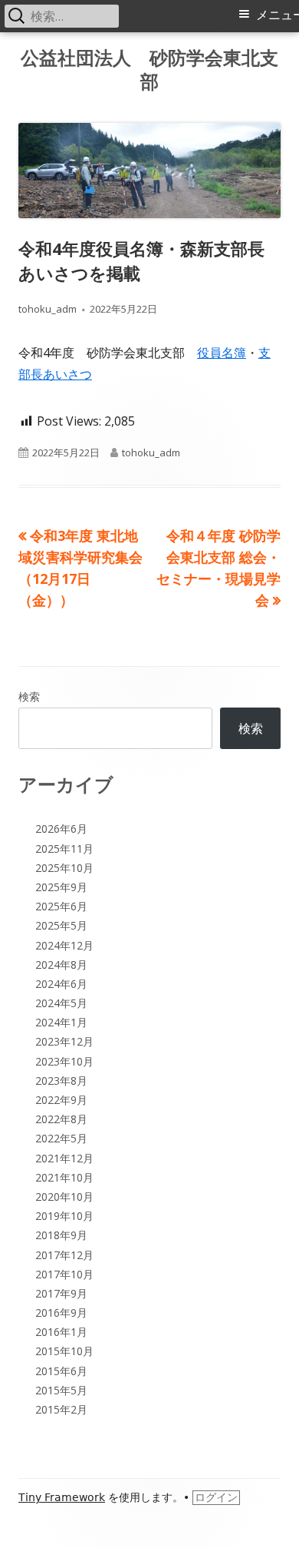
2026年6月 (61, 828)
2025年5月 (61, 925)
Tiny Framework (61, 1497)
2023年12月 (64, 1041)
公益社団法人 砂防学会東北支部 (149, 70)
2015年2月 (61, 1409)
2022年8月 (61, 1119)
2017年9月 (61, 1293)
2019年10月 (64, 1215)
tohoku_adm (47, 309)
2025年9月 (61, 887)
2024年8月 (61, 964)
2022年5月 (61, 1138)
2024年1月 (61, 1022)
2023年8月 (61, 1080)
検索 (29, 696)
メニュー (277, 15)
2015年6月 (61, 1371)
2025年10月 (64, 867)
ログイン (216, 1497)
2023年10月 (64, 1061)
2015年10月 (64, 1351)
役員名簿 (221, 352)
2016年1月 (61, 1331)
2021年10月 (64, 1177)
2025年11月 (64, 848)
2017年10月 (64, 1274)
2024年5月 (61, 1003)
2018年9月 (61, 1235)
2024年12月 (64, 945)
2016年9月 (61, 1312)
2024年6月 (61, 983)
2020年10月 (64, 1196)
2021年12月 (64, 1158)
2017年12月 (64, 1255)
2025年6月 (61, 906)
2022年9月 (61, 1099)
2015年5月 (61, 1390)
